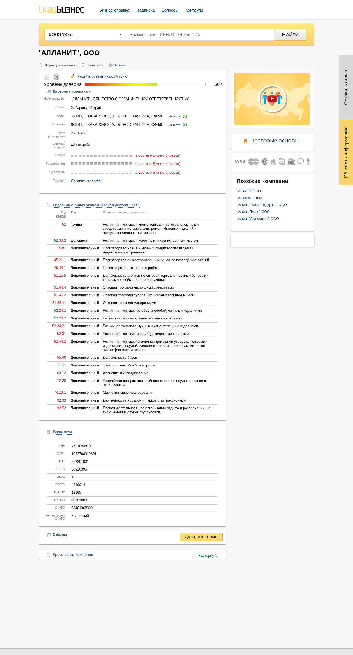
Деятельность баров (120, 357)
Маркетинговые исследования (128, 392)
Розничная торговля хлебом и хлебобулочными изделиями (152, 310)
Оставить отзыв (346, 87)
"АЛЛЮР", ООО (250, 197)
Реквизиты (95, 65)
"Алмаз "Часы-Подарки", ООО (262, 204)
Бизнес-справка (114, 10)
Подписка (145, 10)
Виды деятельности (61, 65)
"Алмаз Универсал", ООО (258, 218)
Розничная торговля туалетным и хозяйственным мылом (150, 240)
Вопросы (170, 10)
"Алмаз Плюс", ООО (253, 211)
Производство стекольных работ (130, 268)
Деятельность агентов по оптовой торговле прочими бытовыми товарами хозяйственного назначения (155, 277)
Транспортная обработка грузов (129, 365)
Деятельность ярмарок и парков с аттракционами (144, 400)
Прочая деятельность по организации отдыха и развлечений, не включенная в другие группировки (156, 410)
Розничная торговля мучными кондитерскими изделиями (150, 326)
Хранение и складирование (125, 373)
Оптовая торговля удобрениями (129, 303)
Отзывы (120, 65)
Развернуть (208, 555)
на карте (174, 116)
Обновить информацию (346, 152)
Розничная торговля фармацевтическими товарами (146, 334)
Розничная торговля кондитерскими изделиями (142, 318)
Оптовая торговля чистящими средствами (138, 287)
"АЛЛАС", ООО (249, 190)
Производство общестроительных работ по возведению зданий (156, 260)
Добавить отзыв (201, 536)
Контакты (194, 10)
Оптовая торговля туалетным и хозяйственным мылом (149, 295)
